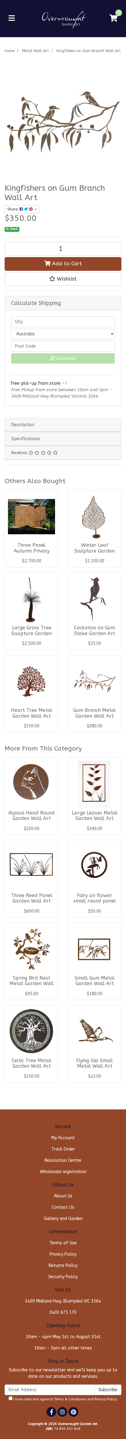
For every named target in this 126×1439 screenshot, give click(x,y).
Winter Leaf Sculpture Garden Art (94, 551)
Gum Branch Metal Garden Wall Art (94, 713)
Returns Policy (63, 1265)
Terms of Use (63, 1243)
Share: (13, 209)
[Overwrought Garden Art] (63, 18)
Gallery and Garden (63, 1218)
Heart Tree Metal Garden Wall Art (31, 713)
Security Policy (63, 1276)
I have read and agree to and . (65, 1399)
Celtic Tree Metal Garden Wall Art (31, 1063)
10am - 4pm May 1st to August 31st (63, 1336)
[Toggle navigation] (12, 18)
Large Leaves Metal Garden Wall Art (94, 816)
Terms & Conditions (70, 1399)
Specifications (25, 438)
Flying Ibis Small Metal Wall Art (94, 1063)
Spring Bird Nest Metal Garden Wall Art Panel (31, 983)
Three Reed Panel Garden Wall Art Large (31, 901)
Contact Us (63, 1207)
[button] (63, 279)
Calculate (65, 358)
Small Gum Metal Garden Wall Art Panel (95, 983)
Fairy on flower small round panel (94, 898)
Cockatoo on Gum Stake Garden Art (94, 630)
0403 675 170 (63, 1312)
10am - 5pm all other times (63, 1348)
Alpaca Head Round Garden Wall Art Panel (31, 818)
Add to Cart (66, 263)
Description (22, 424)
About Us (63, 1196)
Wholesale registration (63, 1171)
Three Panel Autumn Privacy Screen (32, 551)
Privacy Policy (63, 1254)
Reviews (19, 452)
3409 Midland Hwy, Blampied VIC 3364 (63, 1301)
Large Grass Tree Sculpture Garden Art (31, 633)
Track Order (63, 1149)
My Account (63, 1137)
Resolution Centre (63, 1160)
